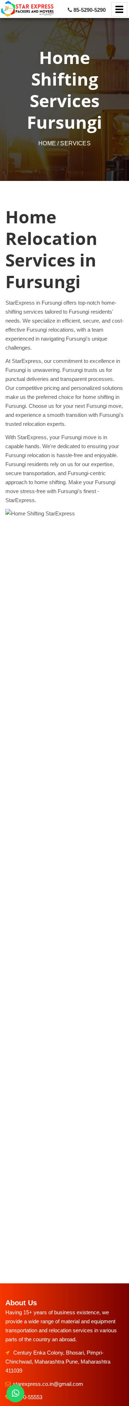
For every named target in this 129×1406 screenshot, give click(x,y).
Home (47, 143)
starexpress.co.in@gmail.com (48, 1384)
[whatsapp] (15, 1393)
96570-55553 (27, 1397)
